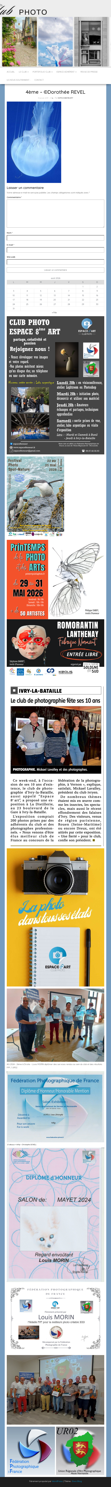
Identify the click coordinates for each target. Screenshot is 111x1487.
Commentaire (14, 197)
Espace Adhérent (66, 72)
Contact (39, 80)
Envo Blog (77, 1481)
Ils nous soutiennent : (18, 80)
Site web (11, 257)
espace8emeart (65, 98)
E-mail (10, 245)
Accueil (11, 72)
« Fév (54, 312)
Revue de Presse (89, 72)
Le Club (23, 72)
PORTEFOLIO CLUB (42, 72)
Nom (10, 232)
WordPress (57, 1481)
